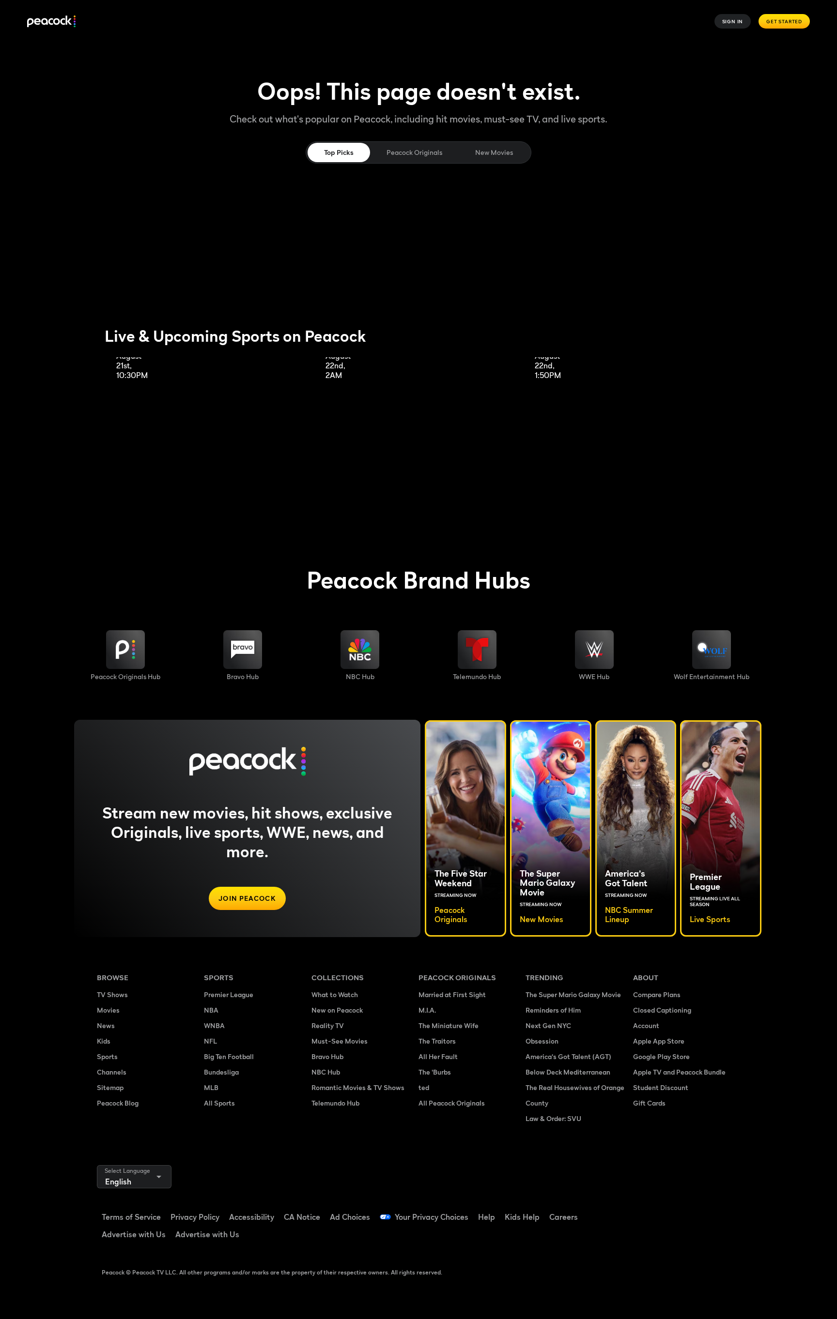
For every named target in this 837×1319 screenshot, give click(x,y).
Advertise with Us (134, 1234)
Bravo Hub (327, 1056)
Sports (107, 1056)
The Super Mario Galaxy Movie (573, 994)
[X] (646, 1238)
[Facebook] (646, 1210)
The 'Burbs (434, 1072)
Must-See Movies (339, 1041)
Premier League (228, 994)
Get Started (784, 21)
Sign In (733, 21)
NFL (210, 1041)
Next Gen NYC (548, 1025)
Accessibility (251, 1217)
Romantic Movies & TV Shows (357, 1087)
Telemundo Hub (335, 1103)
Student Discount (660, 1087)
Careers (563, 1217)
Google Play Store (661, 1056)
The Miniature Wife (448, 1025)
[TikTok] (671, 1210)
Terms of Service (131, 1217)
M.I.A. (427, 1010)
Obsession (542, 1041)
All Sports (219, 1103)
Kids (103, 1041)
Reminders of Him (553, 1010)
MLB (211, 1087)
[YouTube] (696, 1210)
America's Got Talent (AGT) (568, 1056)
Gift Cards (649, 1103)
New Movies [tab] (494, 152)
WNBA (214, 1025)
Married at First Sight (452, 994)
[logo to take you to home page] (51, 21)
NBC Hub (325, 1072)
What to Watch (334, 994)
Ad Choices (350, 1217)
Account (646, 1025)
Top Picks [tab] (339, 152)
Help (486, 1217)
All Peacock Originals (451, 1103)
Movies (108, 1010)
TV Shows (112, 994)
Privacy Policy (194, 1217)
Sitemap (110, 1087)
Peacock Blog (118, 1103)
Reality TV (327, 1025)
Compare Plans (657, 994)
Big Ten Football (229, 1056)
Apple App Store (658, 1041)
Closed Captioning (662, 1010)
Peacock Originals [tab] (414, 152)
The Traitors (437, 1041)
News (106, 1025)
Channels (111, 1072)
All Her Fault (438, 1056)
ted (423, 1087)
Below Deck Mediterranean (568, 1072)
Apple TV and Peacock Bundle (679, 1072)
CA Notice (302, 1217)
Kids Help (522, 1217)
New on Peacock (337, 1010)
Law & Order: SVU (553, 1118)
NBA (211, 1010)
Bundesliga (221, 1072)
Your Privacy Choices (431, 1217)
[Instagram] (721, 1210)
